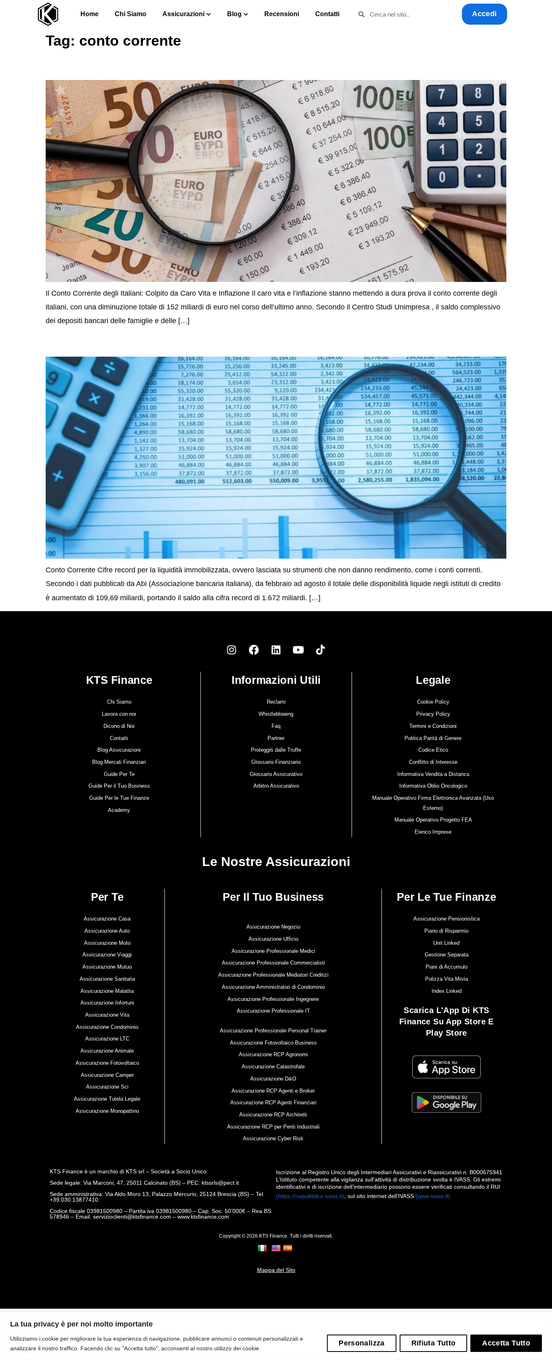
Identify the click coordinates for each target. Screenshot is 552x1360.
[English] (277, 1248)
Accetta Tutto (506, 1343)
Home (89, 14)
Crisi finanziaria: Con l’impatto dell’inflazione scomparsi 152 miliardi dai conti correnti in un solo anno (173, 67)
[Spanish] (289, 1248)
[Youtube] (298, 649)
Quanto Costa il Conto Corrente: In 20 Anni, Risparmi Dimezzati (127, 344)
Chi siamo (130, 14)
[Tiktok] (320, 649)
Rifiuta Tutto (433, 1343)
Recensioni (281, 14)
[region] (276, 1336)
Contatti (327, 14)
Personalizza (361, 1343)
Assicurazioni (183, 14)
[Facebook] (254, 649)
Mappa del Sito (276, 1270)
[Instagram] (231, 649)
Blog (234, 14)
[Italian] (263, 1248)
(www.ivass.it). (433, 1196)
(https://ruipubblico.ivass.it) (310, 1196)
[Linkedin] (276, 649)
